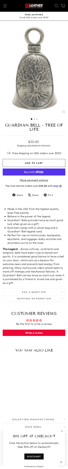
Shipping (21, 145)
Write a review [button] (34, 332)
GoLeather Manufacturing (33, 419)
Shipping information (34, 298)
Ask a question (34, 292)
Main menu (33, 426)
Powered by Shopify (34, 466)
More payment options (34, 180)
